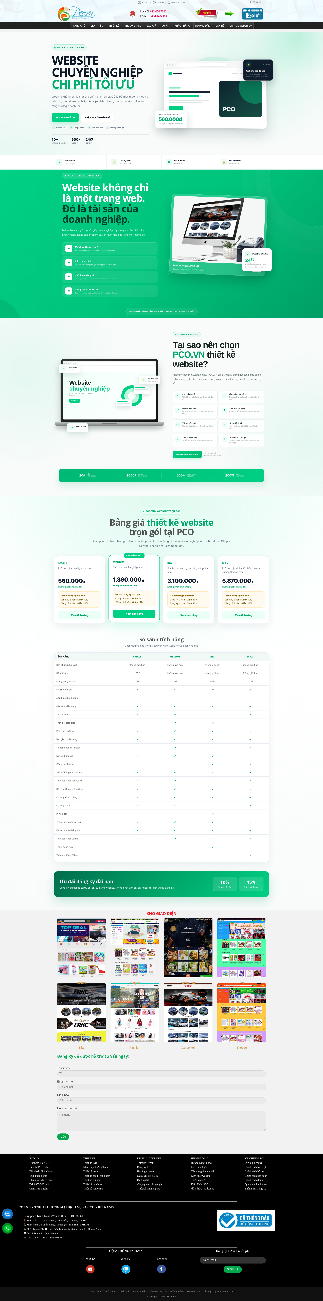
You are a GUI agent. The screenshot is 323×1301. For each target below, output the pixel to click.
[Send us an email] (260, 2)
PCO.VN (34, 1158)
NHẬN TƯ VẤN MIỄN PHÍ (97, 117)
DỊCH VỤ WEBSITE (223, 1291)
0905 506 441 (56, 1237)
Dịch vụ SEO (144, 1180)
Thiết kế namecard (93, 1188)
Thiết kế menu (91, 1171)
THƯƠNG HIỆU (139, 1291)
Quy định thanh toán (256, 1184)
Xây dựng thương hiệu (203, 1171)
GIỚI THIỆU (111, 1291)
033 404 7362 (39, 1237)
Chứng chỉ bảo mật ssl (147, 1176)
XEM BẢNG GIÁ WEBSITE (187, 454)
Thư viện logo (198, 1180)
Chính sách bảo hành (256, 1175)
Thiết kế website (146, 1162)
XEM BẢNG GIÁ (65, 117)
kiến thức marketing (202, 1188)
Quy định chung (253, 1162)
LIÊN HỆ (207, 1291)
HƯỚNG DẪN (193, 1291)
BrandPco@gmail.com (46, 1233)
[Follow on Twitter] (257, 2)
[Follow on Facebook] (250, 2)
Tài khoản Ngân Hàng (41, 1171)
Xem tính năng (79, 615)
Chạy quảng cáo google (149, 1184)
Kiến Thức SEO (199, 1184)
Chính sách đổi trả (254, 1180)
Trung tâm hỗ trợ (38, 1175)
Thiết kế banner (91, 1180)
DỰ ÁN (163, 1291)
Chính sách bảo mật (255, 1167)
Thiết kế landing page (148, 1188)
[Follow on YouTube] (90, 1269)
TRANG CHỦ (96, 1291)
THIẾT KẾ (124, 1291)
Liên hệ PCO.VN (38, 1167)
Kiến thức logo (199, 1167)
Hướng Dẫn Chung (201, 1162)
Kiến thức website (200, 1175)
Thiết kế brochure (92, 1184)
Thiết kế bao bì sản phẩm (96, 1175)
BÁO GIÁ (153, 1291)
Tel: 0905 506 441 (39, 1184)
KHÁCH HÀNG (177, 1291)
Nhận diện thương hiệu (95, 1167)
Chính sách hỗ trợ (254, 1171)
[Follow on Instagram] (254, 2)
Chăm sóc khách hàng (41, 1180)
